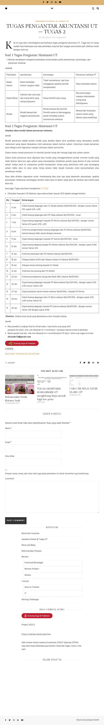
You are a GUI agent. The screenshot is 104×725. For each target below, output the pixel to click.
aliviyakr (11, 363)
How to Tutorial (31, 587)
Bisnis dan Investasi (30, 534)
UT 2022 (44, 189)
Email (8, 442)
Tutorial (25, 582)
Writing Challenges (30, 600)
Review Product (31, 569)
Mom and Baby (28, 545)
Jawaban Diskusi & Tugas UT (52, 21)
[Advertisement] (52, 681)
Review (25, 557)
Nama (8, 428)
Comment (9, 479)
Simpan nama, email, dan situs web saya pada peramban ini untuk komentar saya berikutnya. (47, 474)
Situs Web (9, 456)
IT (25, 594)
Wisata (27, 575)
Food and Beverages (33, 563)
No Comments (59, 37)
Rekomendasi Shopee (31, 551)
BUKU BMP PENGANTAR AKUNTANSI (22, 354)
